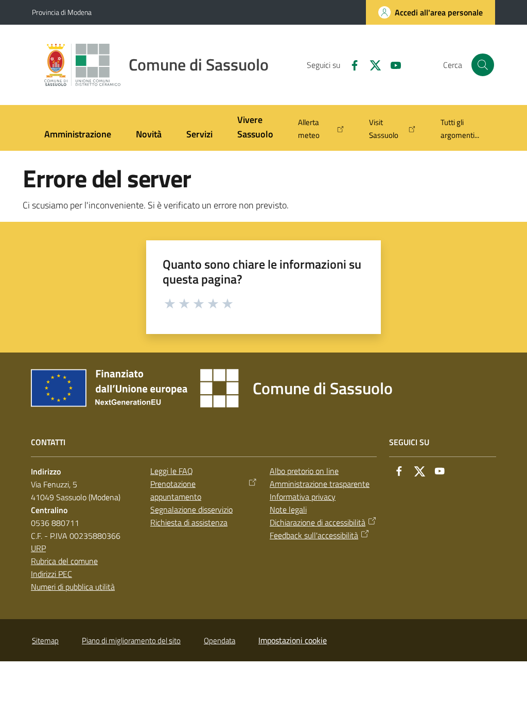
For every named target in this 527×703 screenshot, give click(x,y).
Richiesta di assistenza (188, 522)
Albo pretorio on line (304, 471)
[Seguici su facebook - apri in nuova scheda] (350, 64)
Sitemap (45, 640)
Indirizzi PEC (51, 574)
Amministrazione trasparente (320, 484)
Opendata (219, 640)
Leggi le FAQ (171, 471)
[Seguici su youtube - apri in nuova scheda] (391, 64)
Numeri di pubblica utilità (73, 587)
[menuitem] (78, 135)
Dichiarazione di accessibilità (317, 522)
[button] (482, 64)
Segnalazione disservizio (191, 509)
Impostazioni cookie (292, 640)
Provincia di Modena (62, 12)
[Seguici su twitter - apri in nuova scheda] (371, 64)
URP (38, 548)
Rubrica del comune (64, 561)
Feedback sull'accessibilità (314, 535)
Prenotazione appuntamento (175, 490)
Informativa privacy (303, 496)
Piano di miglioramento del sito (131, 640)
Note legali (288, 509)
